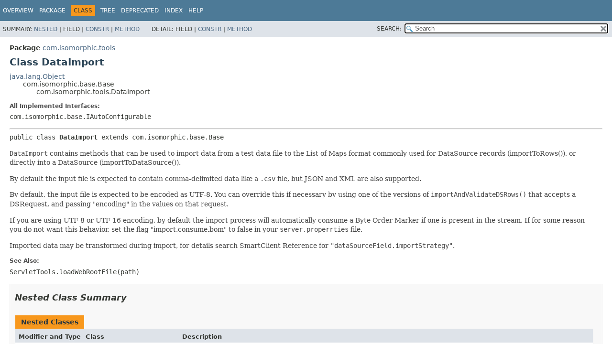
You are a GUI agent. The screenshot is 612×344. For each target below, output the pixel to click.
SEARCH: (389, 28)
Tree (107, 10)
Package (52, 10)
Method (127, 29)
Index (173, 10)
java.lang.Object (37, 76)
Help (195, 10)
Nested (45, 29)
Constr (97, 29)
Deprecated (140, 10)
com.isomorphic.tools (79, 48)
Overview (18, 10)
